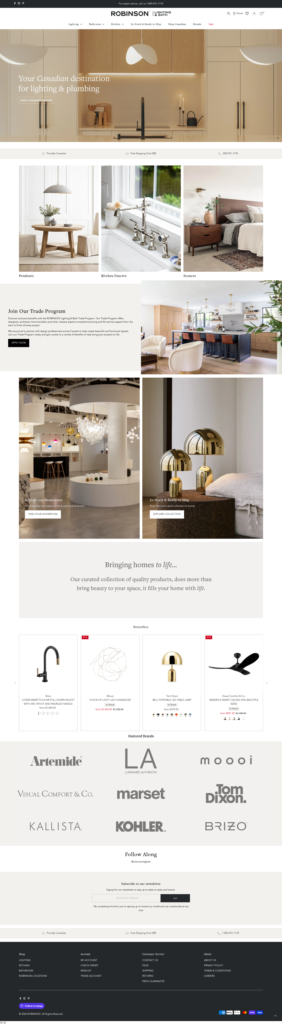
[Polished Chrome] (48, 713)
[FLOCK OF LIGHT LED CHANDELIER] (110, 664)
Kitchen (116, 24)
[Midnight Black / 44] (224, 718)
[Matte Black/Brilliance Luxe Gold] (39, 713)
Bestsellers (141, 627)
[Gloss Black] (158, 714)
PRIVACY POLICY (213, 965)
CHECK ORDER (89, 965)
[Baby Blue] (190, 714)
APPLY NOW (19, 343)
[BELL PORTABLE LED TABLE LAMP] (172, 664)
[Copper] (162, 714)
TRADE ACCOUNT (91, 976)
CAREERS (209, 976)
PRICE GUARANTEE (153, 981)
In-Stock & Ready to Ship (146, 24)
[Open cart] (261, 13)
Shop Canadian (177, 24)
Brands (197, 24)
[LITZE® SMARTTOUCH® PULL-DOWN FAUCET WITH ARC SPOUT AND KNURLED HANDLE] (48, 664)
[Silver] (167, 714)
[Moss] (185, 714)
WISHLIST (86, 971)
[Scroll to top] (275, 1016)
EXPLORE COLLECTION (167, 514)
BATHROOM (26, 971)
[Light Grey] (181, 714)
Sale (211, 24)
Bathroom (95, 24)
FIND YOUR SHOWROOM (42, 514)
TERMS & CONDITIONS (217, 971)
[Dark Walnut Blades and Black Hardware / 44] (238, 718)
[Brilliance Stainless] (57, 713)
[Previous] (15, 682)
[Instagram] (19, 4)
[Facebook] (14, 4)
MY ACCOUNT (89, 960)
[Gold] (153, 714)
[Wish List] (247, 13)
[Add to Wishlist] (48, 643)
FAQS (145, 965)
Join (175, 898)
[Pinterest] (23, 4)
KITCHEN (24, 965)
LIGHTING (25, 960)
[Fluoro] (176, 714)
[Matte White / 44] (243, 718)
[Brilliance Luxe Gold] (43, 713)
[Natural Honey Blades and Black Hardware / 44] (233, 718)
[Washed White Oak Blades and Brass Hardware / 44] (229, 718)
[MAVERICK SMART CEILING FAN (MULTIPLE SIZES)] (234, 664)
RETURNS (147, 976)
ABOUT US (210, 960)
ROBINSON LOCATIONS (33, 976)
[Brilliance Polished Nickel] (52, 713)
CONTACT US (150, 960)
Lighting (74, 24)
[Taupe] (172, 714)
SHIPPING (148, 971)
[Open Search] (228, 13)
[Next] (266, 682)
